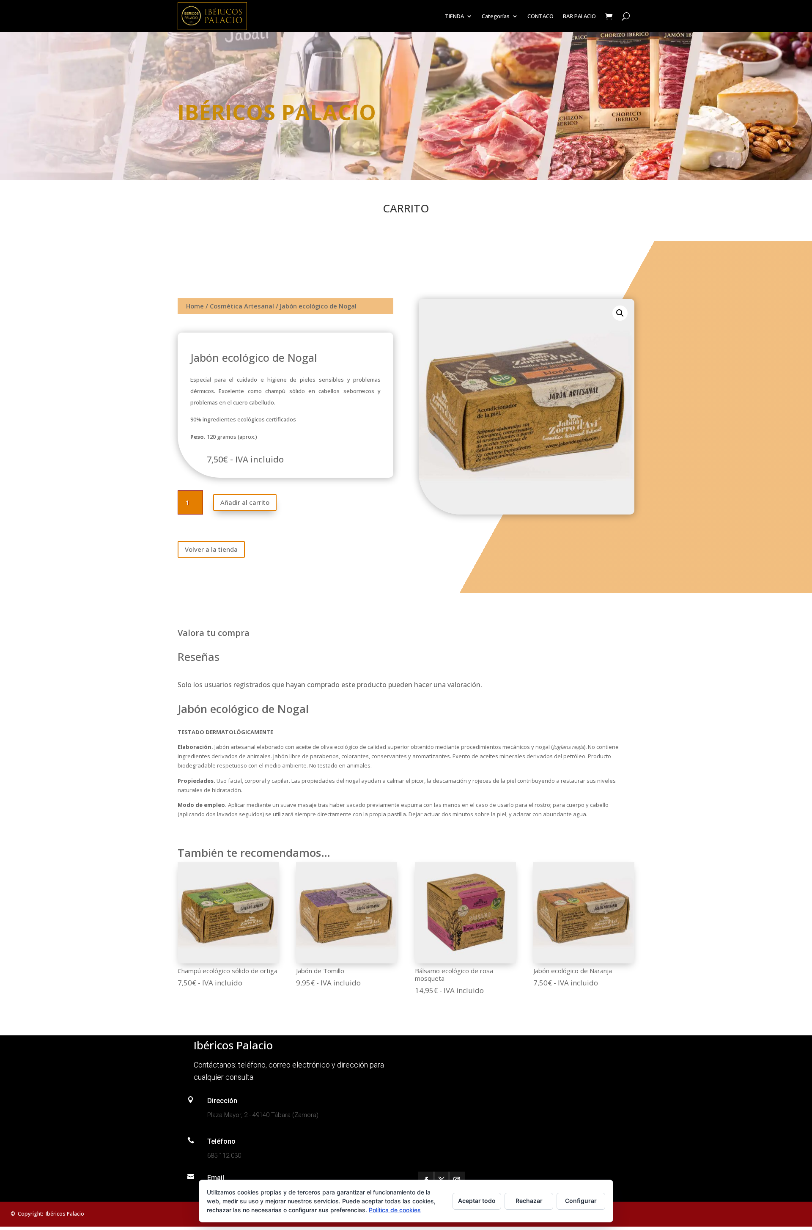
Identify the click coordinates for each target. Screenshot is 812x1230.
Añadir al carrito (244, 502)
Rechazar (529, 1200)
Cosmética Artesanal (242, 306)
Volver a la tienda (211, 549)
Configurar (581, 1200)
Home (195, 306)
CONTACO (540, 16)
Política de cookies (395, 1209)
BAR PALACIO (579, 16)
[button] (620, 313)
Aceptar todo (477, 1200)
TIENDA (454, 16)
